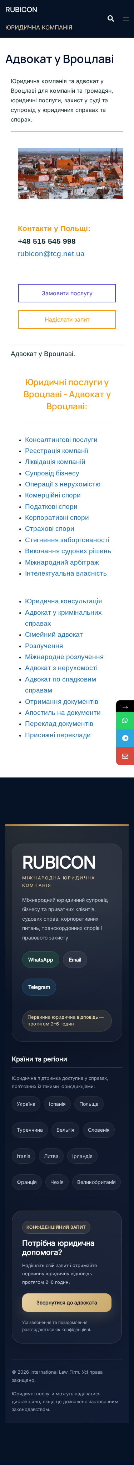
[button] (110, 18)
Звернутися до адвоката (66, 1302)
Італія (23, 1156)
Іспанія (57, 1104)
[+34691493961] (125, 720)
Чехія (57, 1182)
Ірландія (82, 1156)
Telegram (39, 987)
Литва (51, 1156)
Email (75, 960)
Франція (27, 1182)
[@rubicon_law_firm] (125, 738)
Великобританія (96, 1182)
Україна (26, 1104)
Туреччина (30, 1130)
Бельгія (65, 1130)
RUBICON (21, 9)
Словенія (99, 1130)
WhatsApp (40, 960)
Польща (89, 1104)
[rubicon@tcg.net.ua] (125, 756)
